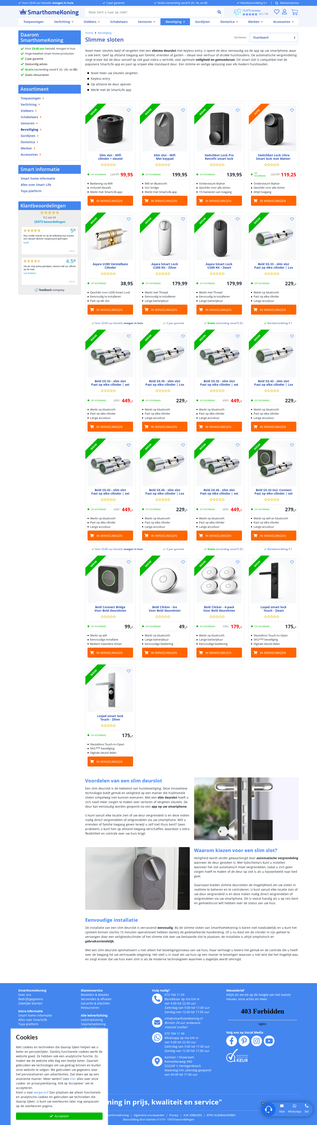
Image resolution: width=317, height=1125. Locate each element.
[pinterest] (244, 1041)
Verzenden (88, 999)
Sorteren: (240, 37)
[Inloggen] (284, 12)
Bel (307, 1111)
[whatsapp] (157, 1037)
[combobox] (150, 12)
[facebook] (231, 1041)
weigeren (40, 1092)
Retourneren (90, 1008)
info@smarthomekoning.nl (184, 1018)
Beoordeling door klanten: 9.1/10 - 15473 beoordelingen (158, 1119)
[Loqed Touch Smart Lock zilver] (110, 689)
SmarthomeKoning (32, 990)
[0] (294, 12)
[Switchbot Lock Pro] (219, 128)
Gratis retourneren (37, 75)
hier (73, 1079)
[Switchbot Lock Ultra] (274, 128)
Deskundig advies (36, 64)
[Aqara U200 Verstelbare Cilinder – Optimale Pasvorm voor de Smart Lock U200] (110, 237)
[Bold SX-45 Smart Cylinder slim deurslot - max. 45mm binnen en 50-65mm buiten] (165, 463)
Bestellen (87, 995)
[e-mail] (157, 1022)
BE (75, 69)
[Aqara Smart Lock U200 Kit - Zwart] (219, 237)
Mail (282, 1111)
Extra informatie (30, 1011)
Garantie (87, 1003)
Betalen (103, 995)
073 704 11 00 (174, 1033)
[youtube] (269, 1041)
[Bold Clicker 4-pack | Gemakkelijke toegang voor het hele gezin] (219, 580)
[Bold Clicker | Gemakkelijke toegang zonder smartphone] (165, 580)
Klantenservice (289, 3)
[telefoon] (157, 998)
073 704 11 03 (174, 995)
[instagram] (256, 1041)
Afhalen (105, 999)
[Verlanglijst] (276, 12)
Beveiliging (104, 33)
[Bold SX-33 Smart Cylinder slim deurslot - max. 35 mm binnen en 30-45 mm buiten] (274, 237)
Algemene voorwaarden (149, 1115)
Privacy (174, 1115)
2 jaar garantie (34, 59)
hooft (26, 242)
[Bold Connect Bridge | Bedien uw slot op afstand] (110, 580)
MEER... (73, 251)
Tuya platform (31, 191)
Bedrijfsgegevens (30, 999)
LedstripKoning (92, 1020)
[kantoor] (157, 1061)
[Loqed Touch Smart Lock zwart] (274, 580)
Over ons (24, 995)
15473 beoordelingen (49, 222)
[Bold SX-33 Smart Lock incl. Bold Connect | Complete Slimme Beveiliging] (274, 463)
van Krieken (30, 273)
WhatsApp (294, 1111)
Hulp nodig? (161, 990)
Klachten (103, 1003)
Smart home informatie (38, 178)
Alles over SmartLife (32, 1020)
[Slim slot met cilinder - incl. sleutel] (110, 128)
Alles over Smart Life (36, 185)
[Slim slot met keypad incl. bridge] (165, 128)
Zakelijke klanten (30, 1003)
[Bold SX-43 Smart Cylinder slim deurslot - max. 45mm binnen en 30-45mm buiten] (274, 354)
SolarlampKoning (93, 1024)
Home (89, 33)
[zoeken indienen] (219, 12)
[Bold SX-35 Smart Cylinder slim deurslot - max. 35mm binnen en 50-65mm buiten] (165, 354)
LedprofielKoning (93, 1028)
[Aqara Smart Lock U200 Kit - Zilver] (165, 237)
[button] (129, 110)
